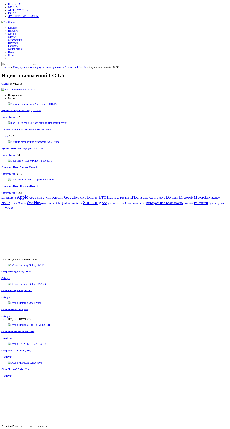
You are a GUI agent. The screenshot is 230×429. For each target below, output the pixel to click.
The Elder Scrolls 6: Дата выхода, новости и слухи (26, 129)
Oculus (22, 203)
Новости (13, 30)
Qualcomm (67, 203)
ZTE (143, 203)
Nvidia (14, 203)
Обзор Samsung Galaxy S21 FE (16, 271)
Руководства (216, 203)
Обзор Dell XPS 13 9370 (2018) (16, 350)
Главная (12, 27)
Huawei (113, 197)
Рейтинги (201, 203)
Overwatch (53, 203)
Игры (11, 51)
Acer (3, 198)
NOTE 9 (13, 7)
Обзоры (12, 33)
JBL (145, 197)
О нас (11, 55)
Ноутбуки (13, 42)
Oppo (43, 203)
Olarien (5, 83)
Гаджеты (13, 45)
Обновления (15, 48)
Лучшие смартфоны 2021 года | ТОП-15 (21, 110)
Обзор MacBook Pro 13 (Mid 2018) (18, 331)
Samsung (92, 202)
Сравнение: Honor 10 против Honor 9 (19, 186)
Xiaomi (136, 203)
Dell (54, 197)
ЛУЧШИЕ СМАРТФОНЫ (23, 16)
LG (168, 197)
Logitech (175, 198)
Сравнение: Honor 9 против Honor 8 (19, 167)
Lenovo (161, 197)
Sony (105, 203)
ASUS (32, 197)
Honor (90, 197)
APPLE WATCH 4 (18, 10)
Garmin (60, 198)
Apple (22, 197)
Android (11, 197)
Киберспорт (188, 203)
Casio (48, 198)
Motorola (201, 197)
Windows (120, 203)
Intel (122, 198)
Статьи (12, 36)
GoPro (81, 197)
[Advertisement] (29, 233)
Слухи (7, 207)
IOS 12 (12, 13)
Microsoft (186, 197)
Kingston (152, 198)
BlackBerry (41, 198)
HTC (102, 197)
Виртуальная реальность (164, 203)
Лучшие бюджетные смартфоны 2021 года (22, 148)
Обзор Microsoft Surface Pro (15, 369)
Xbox (128, 203)
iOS (127, 197)
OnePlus (34, 202)
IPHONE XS (15, 4)
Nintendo (214, 197)
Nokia (5, 203)
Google (70, 197)
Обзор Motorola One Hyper (14, 309)
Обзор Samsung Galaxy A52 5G (16, 290)
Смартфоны (15, 39)
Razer (78, 203)
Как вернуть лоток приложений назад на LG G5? (57, 67)
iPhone (136, 197)
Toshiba (113, 203)
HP (96, 198)
